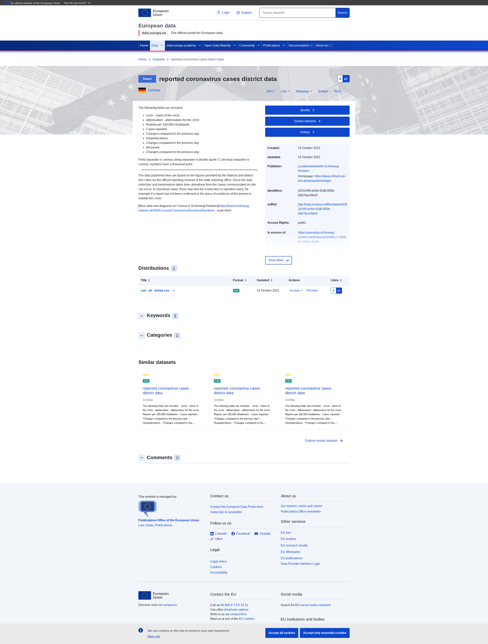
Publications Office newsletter (301, 511)
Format (238, 280)
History (305, 132)
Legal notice (218, 561)
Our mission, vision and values (301, 506)
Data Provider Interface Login (300, 563)
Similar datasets (305, 121)
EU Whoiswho (290, 551)
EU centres (246, 618)
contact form (238, 614)
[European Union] (172, 595)
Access (295, 290)
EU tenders (288, 539)
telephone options (236, 609)
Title (144, 280)
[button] (77, 2)
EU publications (291, 558)
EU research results (294, 545)
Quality (305, 110)
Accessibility (218, 572)
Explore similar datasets (324, 440)
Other (219, 539)
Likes (335, 280)
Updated (263, 280)
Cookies (216, 567)
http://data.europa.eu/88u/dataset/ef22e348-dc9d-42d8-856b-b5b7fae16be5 (322, 209)
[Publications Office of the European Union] (172, 508)
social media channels (315, 605)
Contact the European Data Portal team (236, 506)
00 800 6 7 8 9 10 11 (234, 605)
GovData (154, 90)
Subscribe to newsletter (226, 512)
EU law (286, 532)
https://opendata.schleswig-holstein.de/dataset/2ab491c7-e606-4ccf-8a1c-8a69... (322, 237)
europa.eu (170, 604)
